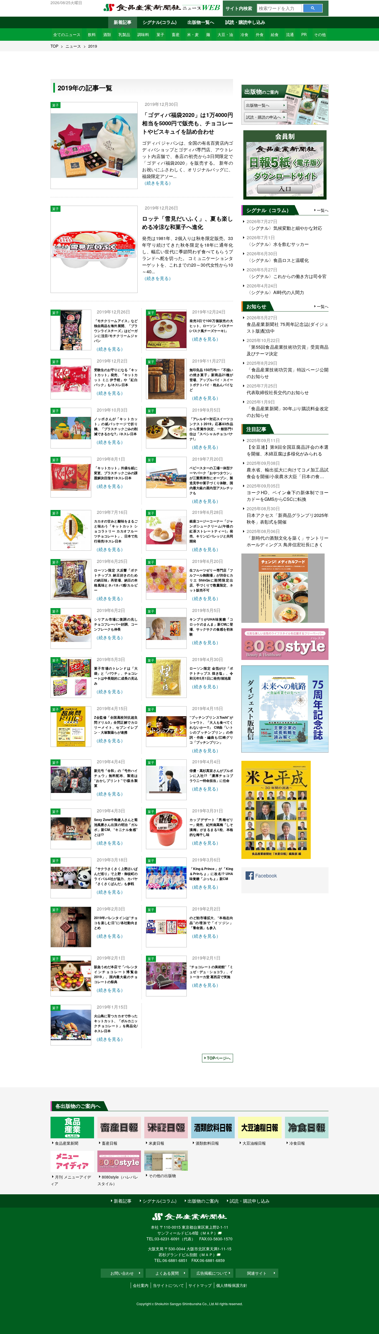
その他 (320, 34)
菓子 (160, 34)
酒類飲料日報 (207, 1143)
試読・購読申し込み (245, 22)
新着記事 (123, 22)
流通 (290, 34)
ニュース (73, 46)
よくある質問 (167, 1273)
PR (304, 34)
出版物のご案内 (203, 1201)
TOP (54, 46)
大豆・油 (225, 34)
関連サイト (257, 1273)
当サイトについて (168, 1285)
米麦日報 (156, 1143)
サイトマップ (200, 1285)
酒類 (107, 34)
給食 (275, 34)
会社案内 (140, 1285)
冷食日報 (297, 1143)
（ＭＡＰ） (208, 1233)
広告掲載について (212, 1273)
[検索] (312, 8)
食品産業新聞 (66, 1143)
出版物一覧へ (201, 22)
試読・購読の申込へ (263, 117)
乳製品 (124, 34)
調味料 (143, 34)
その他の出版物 (162, 1175)
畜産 (176, 34)
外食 (260, 34)
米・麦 (193, 34)
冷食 (244, 34)
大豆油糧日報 (254, 1143)
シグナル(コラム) (159, 22)
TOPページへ (219, 1058)
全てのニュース (66, 34)
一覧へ (323, 210)
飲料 (92, 34)
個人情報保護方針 (231, 1285)
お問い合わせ (122, 1273)
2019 (92, 46)
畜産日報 (109, 1143)
